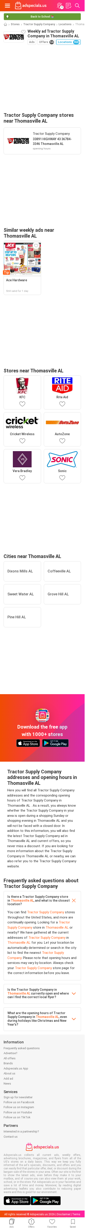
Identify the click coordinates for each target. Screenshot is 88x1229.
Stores (15, 24)
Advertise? (10, 1053)
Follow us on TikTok (17, 1117)
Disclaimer (63, 1214)
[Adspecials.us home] (30, 5)
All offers (10, 1058)
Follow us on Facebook (19, 1102)
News (7, 1083)
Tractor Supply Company (39, 24)
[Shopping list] (68, 5)
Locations (65, 24)
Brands (8, 1063)
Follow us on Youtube (18, 1112)
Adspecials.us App (16, 1068)
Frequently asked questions (22, 1048)
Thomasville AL (22, 900)
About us (9, 1073)
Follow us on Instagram (19, 1107)
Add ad (8, 1078)
